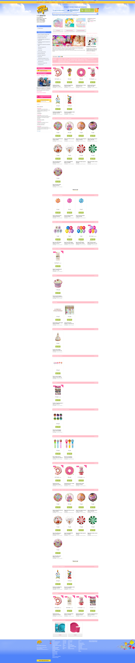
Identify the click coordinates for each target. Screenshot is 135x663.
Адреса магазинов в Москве (59, 10)
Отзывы (38, 104)
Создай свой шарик (58, 0)
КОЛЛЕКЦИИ (47, 2)
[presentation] (52, 23)
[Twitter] (59, 56)
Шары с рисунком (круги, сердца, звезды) (74, 58)
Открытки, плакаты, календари (56, 656)
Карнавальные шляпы (74, 59)
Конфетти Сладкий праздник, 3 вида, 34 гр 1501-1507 (58, 404)
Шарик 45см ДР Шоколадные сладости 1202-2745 (92, 139)
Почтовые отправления (71, 645)
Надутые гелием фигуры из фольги (79, 60)
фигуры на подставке (84, 58)
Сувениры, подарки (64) (41, 55)
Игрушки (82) (40, 56)
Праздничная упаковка (55, 657)
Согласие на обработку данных (93, 641)
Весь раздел (96, 64)
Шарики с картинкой (90, 58)
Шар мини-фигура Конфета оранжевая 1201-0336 (57, 216)
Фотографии (43, 75)
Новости (44, 0)
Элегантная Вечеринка (80, 30)
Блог (79, 641)
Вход (89, 0)
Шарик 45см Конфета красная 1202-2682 (81, 162)
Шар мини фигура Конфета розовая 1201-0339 (68, 216)
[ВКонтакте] (58, 56)
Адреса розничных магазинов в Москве (45, 97)
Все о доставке (70, 641)
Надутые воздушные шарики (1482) (43, 34)
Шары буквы (80, 646)
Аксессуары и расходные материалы (63, 60)
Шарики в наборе (60, 59)
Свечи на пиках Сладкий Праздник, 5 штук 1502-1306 (57, 377)
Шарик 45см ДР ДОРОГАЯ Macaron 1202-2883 (68, 162)
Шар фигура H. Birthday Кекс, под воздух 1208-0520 (57, 112)
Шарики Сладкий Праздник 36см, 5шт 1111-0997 (57, 270)
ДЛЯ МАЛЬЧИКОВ (77, 2)
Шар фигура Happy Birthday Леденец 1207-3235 (68, 86)
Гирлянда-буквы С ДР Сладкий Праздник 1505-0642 (58, 323)
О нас (37, 0)
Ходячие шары (66, 58)
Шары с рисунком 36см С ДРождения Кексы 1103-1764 (92, 243)
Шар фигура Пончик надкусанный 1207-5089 (56, 86)
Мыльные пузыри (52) (41, 53)
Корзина (97, 0)
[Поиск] (97, 13)
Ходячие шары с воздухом (61, 61)
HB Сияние (58, 30)
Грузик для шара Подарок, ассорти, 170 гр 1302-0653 (57, 430)
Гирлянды (68, 59)
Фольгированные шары (81, 644)
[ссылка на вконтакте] (50, 641)
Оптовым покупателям (71, 648)
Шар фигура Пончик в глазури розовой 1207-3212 (81, 86)
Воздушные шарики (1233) (42, 37)
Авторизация (64, 640)
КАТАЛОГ (53, 640)
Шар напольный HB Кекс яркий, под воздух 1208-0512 (69, 112)
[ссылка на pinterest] (50, 643)
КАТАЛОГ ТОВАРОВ (39, 2)
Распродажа (68, 61)
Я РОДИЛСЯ (84, 2)
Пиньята (65, 59)
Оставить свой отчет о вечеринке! (41, 92)
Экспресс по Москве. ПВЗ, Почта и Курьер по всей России (74, 10)
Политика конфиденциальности (93, 640)
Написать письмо (49, 0)
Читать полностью (39, 91)
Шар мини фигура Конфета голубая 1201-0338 (80, 216)
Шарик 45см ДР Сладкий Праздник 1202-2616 (57, 185)
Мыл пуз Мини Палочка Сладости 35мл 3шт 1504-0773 (58, 457)
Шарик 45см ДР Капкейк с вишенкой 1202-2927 (57, 162)
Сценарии (38, 75)
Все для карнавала (54, 651)
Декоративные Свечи (81, 59)
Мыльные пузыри (71, 60)
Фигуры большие (60, 58)
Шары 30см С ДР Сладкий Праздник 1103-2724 (57, 243)
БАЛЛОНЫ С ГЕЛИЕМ (61, 2)
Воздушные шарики (55, 644)
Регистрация (92, 0)
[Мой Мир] (62, 56)
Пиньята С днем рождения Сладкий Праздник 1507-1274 (57, 296)
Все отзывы (38, 131)
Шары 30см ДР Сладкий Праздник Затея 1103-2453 (80, 243)
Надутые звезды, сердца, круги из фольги (90, 60)
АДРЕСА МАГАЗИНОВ (91, 2)
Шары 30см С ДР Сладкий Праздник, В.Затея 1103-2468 (69, 243)
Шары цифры (80, 647)
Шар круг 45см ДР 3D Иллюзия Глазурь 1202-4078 (58, 139)
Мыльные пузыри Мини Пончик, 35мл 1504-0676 (68, 457)
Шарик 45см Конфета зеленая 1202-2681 (92, 162)
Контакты (54, 0)
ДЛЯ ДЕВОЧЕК (69, 2)
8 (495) (40, 17)
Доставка (40, 0)
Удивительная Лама (69, 30)
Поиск (63, 644)
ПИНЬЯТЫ (53, 2)
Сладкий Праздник (59, 87)
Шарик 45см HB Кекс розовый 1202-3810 (69, 139)
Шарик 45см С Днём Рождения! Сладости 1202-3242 (81, 139)
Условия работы (40, 28)
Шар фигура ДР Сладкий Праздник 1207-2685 (92, 86)
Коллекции (79, 640)
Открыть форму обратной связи (44, 660)
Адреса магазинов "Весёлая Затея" (41, 645)
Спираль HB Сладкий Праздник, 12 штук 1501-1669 (69, 323)
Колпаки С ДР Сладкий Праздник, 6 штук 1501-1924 (57, 350)
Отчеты (47, 75)
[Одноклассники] (61, 56)
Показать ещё (75, 189)
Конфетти (86, 59)
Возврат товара (70, 644)
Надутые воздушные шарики (56, 641)
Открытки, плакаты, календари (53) (43, 59)
